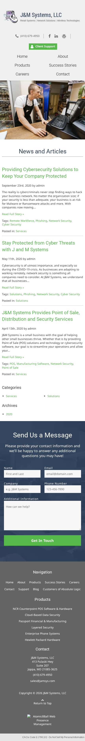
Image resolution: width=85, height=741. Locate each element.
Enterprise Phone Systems (42, 633)
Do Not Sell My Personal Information (66, 737)
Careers (22, 74)
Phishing (41, 221)
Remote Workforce (22, 221)
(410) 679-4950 (30, 36)
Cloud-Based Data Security (42, 615)
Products (22, 65)
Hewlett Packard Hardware (42, 640)
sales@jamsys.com (42, 681)
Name (8, 468)
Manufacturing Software (33, 363)
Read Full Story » (13, 214)
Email (48, 468)
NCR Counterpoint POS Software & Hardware (42, 609)
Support (23, 589)
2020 (9, 414)
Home (22, 56)
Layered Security (43, 627)
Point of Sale (10, 367)
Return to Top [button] (43, 703)
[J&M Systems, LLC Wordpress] (65, 36)
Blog (36, 589)
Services (21, 231)
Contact (63, 74)
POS (12, 363)
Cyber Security (11, 224)
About (63, 56)
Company (11, 483)
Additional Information (21, 499)
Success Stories (62, 65)
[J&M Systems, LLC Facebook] (50, 36)
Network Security (60, 221)
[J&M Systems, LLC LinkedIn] (57, 36)
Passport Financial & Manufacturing (42, 621)
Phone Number (55, 483)
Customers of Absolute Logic (62, 589)
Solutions (16, 294)
